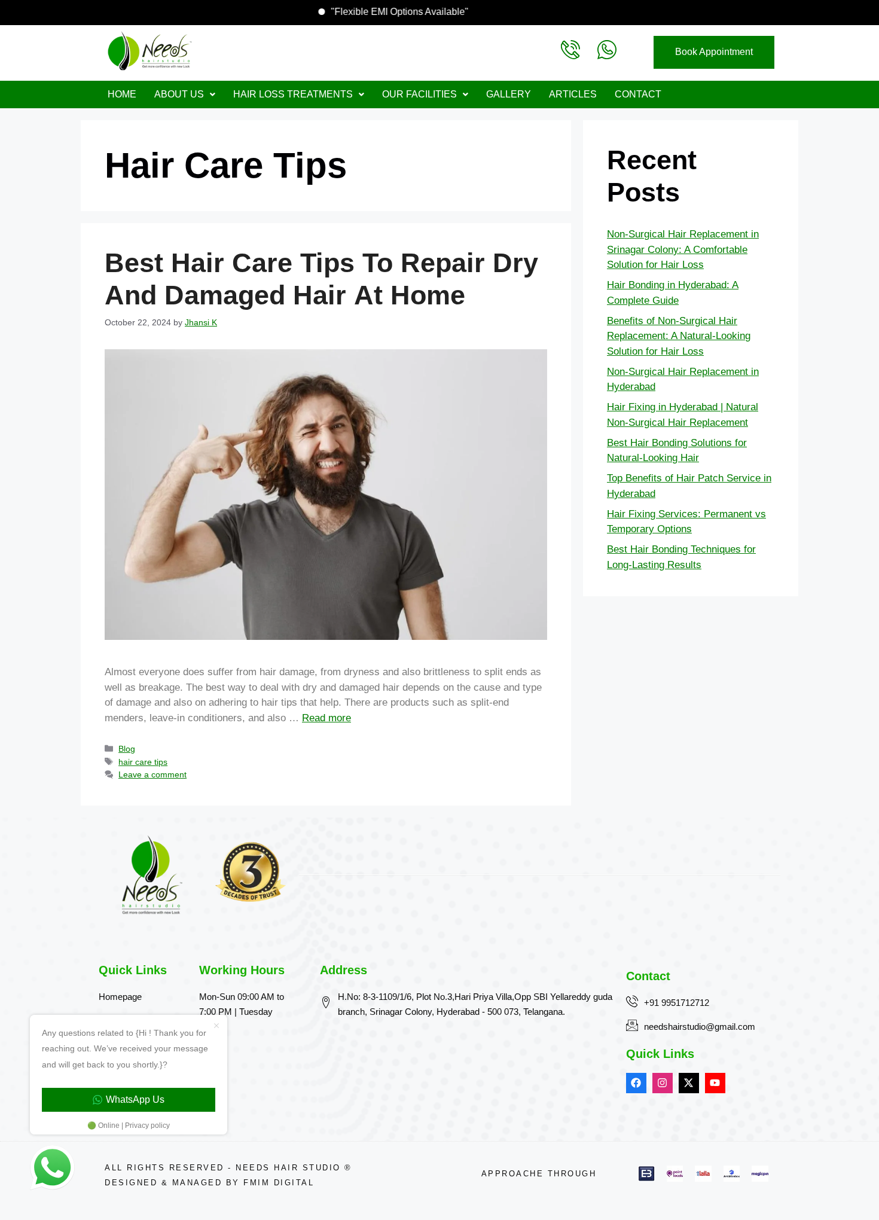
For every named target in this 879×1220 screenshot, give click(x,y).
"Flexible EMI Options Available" (427, 12)
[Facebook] (636, 1083)
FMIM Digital (278, 1182)
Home (122, 94)
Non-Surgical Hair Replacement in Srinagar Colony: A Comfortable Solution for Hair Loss (683, 249)
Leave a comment (152, 774)
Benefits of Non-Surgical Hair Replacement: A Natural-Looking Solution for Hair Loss (678, 336)
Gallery (508, 94)
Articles (573, 94)
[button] (184, 94)
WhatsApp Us (135, 1099)
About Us (179, 94)
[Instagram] (662, 1083)
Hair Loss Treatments (293, 94)
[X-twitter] (689, 1083)
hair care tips (142, 762)
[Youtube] (715, 1083)
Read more (326, 718)
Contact (638, 94)
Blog (126, 749)
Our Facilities (419, 94)
